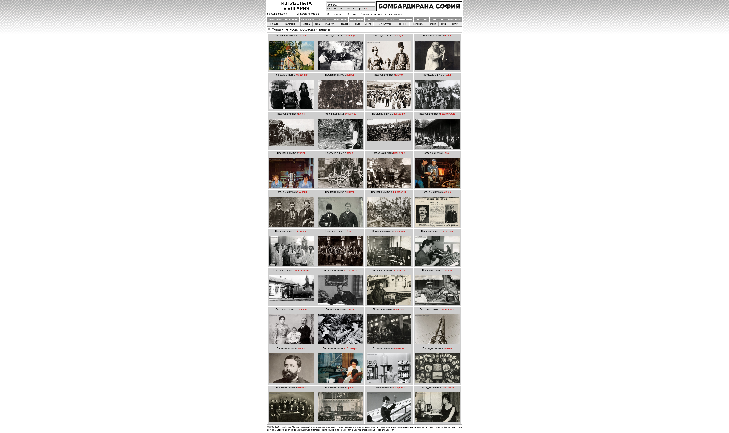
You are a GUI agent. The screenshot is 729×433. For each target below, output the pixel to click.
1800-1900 (275, 19)
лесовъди (302, 309)
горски (350, 309)
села (357, 24)
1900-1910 (291, 19)
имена (306, 24)
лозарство (399, 114)
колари (350, 153)
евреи (447, 35)
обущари (302, 192)
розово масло (447, 114)
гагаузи (399, 74)
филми (455, 24)
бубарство (350, 114)
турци (448, 74)
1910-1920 (307, 19)
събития (329, 24)
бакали (350, 231)
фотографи (399, 270)
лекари (302, 348)
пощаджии (399, 231)
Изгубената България (296, 6)
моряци (448, 348)
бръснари (302, 231)
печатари (448, 231)
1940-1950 (356, 19)
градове (345, 24)
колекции (418, 24)
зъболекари (350, 348)
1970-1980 (405, 19)
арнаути (399, 35)
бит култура (385, 24)
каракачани (302, 74)
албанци (302, 35)
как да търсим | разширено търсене (346, 8)
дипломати (448, 387)
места (368, 24)
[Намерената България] (419, 10)
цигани (302, 114)
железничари (302, 270)
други (444, 24)
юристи (350, 387)
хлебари (447, 192)
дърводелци (399, 192)
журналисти (350, 270)
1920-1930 (323, 19)
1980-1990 (421, 19)
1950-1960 (372, 19)
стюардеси (399, 387)
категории (290, 24)
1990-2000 (437, 19)
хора (317, 24)
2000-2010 (454, 19)
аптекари (399, 348)
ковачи (447, 153)
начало (274, 24)
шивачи (350, 192)
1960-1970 (388, 19)
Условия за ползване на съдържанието (381, 14)
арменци (350, 35)
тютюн (301, 153)
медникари (399, 153)
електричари (448, 309)
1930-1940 (340, 19)
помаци (350, 74)
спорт (433, 24)
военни (403, 24)
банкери (301, 387)
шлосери (399, 309)
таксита (447, 270)
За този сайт (333, 14)
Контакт (351, 14)
